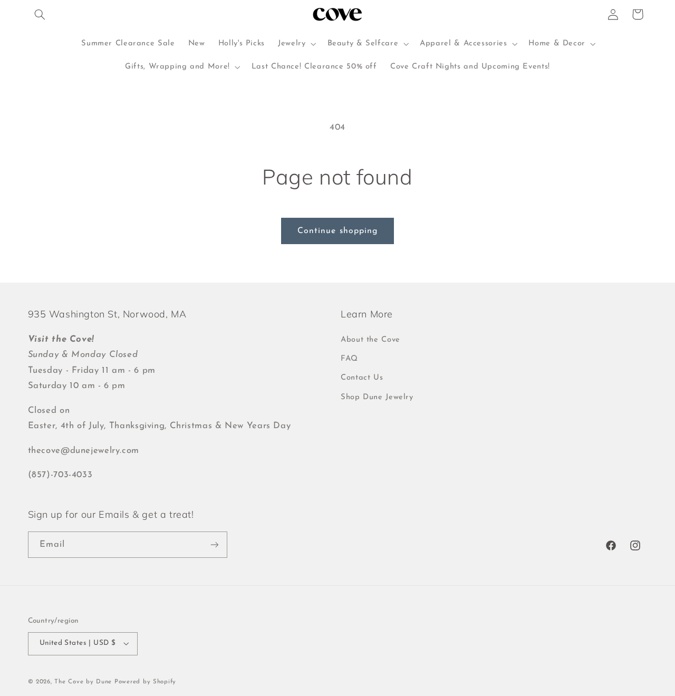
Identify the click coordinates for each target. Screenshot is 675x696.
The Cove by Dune (83, 682)
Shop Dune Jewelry (377, 397)
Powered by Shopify (145, 682)
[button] (40, 14)
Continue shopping (337, 231)
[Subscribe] (214, 544)
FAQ (349, 359)
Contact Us (362, 378)
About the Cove (370, 340)
